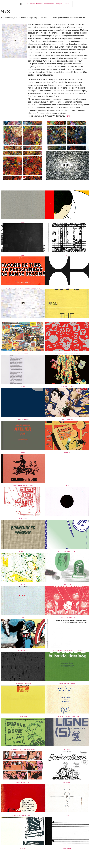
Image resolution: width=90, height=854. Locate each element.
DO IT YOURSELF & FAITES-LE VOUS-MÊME (67, 716)
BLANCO (67, 486)
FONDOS (23, 848)
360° (22, 255)
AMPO (23, 387)
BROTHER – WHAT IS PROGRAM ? (67, 552)
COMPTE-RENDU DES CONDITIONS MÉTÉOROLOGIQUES (67, 650)
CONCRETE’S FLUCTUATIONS (23, 683)
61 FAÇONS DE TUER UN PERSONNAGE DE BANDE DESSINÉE (23, 288)
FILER (67, 815)
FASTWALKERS (67, 782)
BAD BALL (67, 453)
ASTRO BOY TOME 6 (23, 420)
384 (67, 255)
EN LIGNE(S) (67, 749)
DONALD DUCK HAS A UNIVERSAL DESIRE (23, 749)
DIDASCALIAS (23, 716)
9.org (68, 116)
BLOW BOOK (23, 519)
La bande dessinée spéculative (40, 3)
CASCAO (23, 584)
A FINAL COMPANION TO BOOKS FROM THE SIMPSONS (67, 321)
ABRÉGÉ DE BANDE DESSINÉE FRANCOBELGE (67, 354)
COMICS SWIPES (23, 650)
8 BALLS (67, 288)
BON (67, 519)
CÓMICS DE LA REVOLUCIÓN (67, 618)
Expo (66, 3)
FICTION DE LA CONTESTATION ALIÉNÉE (23, 815)
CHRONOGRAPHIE (67, 584)
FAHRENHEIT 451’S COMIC (23, 782)
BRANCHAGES (23, 552)
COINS (23, 618)
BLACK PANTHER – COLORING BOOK (23, 486)
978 (23, 321)
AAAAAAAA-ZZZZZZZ (23, 354)
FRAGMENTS (67, 848)
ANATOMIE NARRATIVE (67, 387)
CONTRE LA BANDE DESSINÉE (67, 683)
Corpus (59, 3)
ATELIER (23, 453)
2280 (23, 222)
